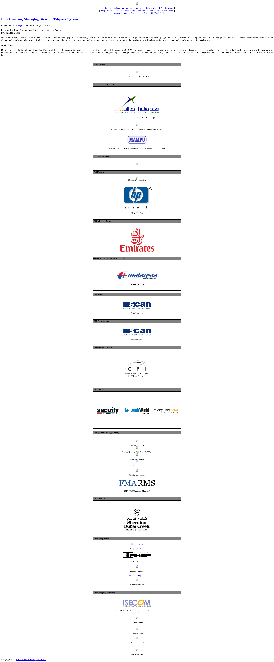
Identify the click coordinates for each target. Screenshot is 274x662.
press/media (130, 10)
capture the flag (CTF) (112, 10)
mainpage (106, 8)
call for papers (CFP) (153, 8)
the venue (169, 8)
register (116, 8)
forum (170, 10)
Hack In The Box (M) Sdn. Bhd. (31, 659)
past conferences (131, 13)
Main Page (17, 25)
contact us (161, 10)
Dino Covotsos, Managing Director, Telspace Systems (39, 19)
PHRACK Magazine (137, 575)
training (137, 8)
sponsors (117, 13)
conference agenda (146, 10)
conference (127, 8)
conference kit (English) (151, 13)
